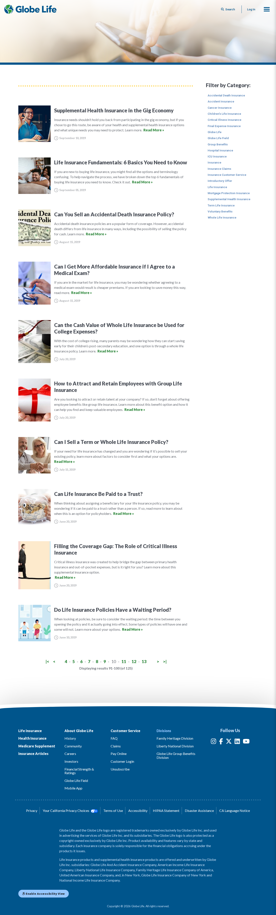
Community (73, 746)
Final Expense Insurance (224, 126)
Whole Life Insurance (222, 217)
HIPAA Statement (166, 810)
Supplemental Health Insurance (229, 199)
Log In (251, 9)
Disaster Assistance (199, 810)
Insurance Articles (33, 753)
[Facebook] (221, 742)
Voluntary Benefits (220, 211)
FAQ (114, 738)
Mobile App (73, 788)
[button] (267, 9)
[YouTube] (246, 742)
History (70, 738)
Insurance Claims (219, 168)
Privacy (31, 810)
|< (47, 661)
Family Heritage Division (175, 738)
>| (165, 661)
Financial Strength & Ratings (79, 771)
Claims (116, 746)
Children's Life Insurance (224, 113)
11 (123, 661)
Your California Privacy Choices (66, 810)
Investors (71, 761)
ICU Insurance (217, 156)
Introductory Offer (220, 180)
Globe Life (214, 132)
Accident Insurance (221, 101)
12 (134, 661)
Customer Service (125, 731)
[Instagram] (213, 742)
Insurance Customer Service (227, 174)
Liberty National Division (175, 746)
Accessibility (137, 810)
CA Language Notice (234, 810)
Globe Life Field (218, 138)
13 (144, 661)
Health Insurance (32, 738)
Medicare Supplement (36, 746)
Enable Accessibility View (45, 893)
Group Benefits (218, 144)
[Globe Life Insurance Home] (30, 9)
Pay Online (119, 753)
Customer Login (122, 761)
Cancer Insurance (220, 107)
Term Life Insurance (221, 205)
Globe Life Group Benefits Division (176, 755)
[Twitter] (229, 742)
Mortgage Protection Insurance (229, 193)
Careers (70, 753)
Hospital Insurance (220, 150)
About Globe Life (78, 731)
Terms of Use (113, 810)
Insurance (214, 162)
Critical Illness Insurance (224, 119)
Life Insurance (217, 187)
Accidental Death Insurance (226, 95)
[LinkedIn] (237, 742)
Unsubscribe (120, 769)
